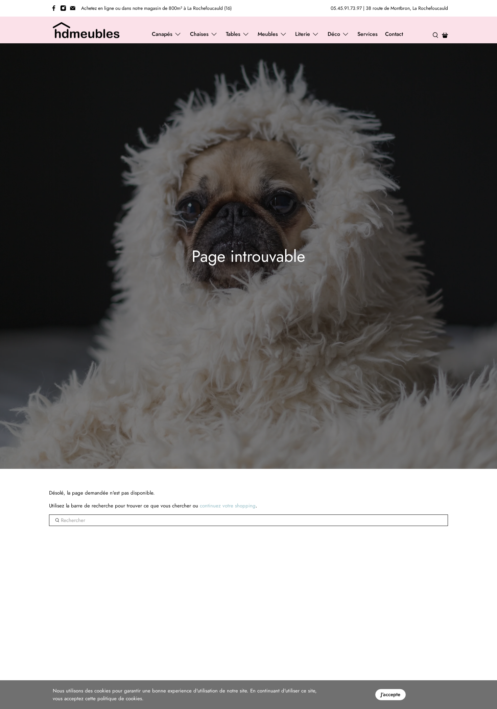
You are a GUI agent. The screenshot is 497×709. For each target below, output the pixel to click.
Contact (394, 34)
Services (367, 34)
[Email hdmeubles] (73, 8)
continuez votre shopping (228, 505)
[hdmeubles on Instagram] (63, 8)
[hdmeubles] (86, 30)
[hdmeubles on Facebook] (54, 8)
